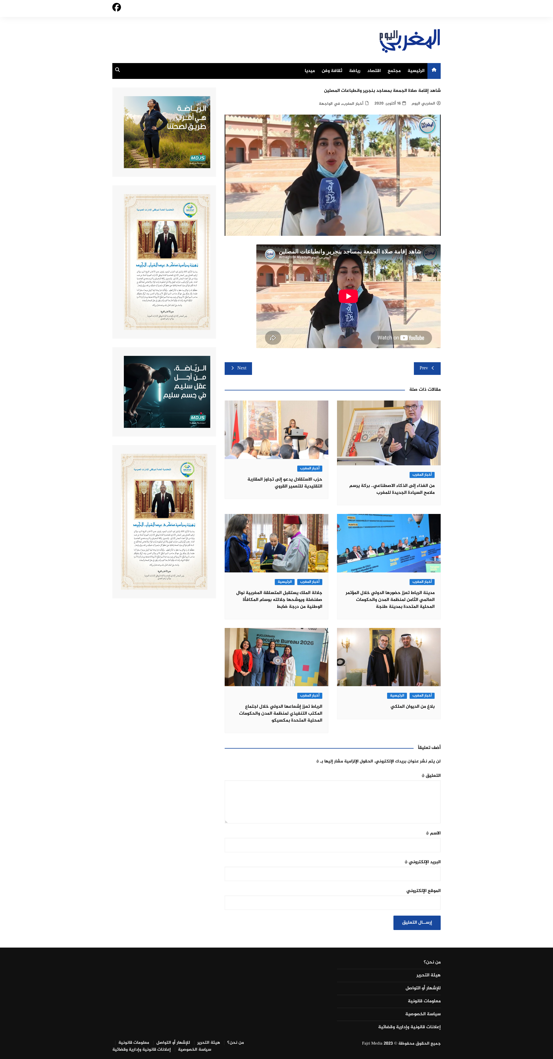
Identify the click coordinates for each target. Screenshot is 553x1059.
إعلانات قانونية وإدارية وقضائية (409, 1027)
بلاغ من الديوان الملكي (413, 707)
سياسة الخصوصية (423, 1014)
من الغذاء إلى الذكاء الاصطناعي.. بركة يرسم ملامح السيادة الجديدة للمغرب (392, 489)
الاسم (433, 833)
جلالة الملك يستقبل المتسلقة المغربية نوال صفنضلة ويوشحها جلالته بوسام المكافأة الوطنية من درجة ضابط (279, 600)
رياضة (354, 71)
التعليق (431, 776)
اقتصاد (374, 71)
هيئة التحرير (428, 975)
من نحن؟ (432, 962)
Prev (424, 368)
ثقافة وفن (332, 71)
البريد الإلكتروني (423, 862)
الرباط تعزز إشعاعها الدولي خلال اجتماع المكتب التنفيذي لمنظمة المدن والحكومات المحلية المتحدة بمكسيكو (280, 713)
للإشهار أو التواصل (423, 988)
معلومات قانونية (424, 1001)
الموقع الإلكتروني (423, 891)
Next (241, 368)
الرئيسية (416, 71)
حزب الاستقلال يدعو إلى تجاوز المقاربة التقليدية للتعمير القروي (284, 483)
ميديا (310, 71)
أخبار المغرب (352, 104)
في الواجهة (329, 104)
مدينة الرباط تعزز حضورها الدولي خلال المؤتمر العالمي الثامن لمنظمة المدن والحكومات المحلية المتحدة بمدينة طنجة (390, 600)
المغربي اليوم (423, 103)
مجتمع (394, 71)
